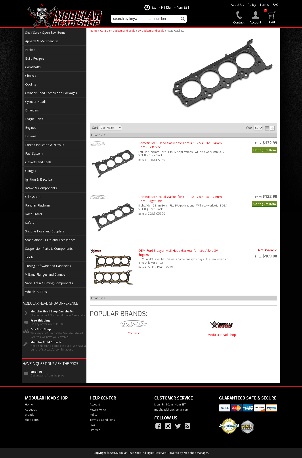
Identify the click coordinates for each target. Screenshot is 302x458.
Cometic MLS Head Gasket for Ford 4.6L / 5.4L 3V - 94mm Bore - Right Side (180, 199)
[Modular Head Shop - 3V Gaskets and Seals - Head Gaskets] (222, 326)
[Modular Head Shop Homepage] (66, 16)
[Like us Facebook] (158, 426)
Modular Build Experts (46, 342)
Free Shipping (40, 320)
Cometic (134, 333)
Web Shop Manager (195, 453)
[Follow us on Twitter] (178, 426)
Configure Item (264, 150)
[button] (149, 19)
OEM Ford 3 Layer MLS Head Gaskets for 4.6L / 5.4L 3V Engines (178, 252)
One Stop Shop (41, 329)
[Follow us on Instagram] (168, 426)
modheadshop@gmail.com (171, 409)
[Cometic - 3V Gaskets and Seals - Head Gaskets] (134, 325)
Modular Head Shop (221, 335)
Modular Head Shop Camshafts (52, 311)
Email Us (36, 372)
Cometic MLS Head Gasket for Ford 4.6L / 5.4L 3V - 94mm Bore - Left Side (180, 145)
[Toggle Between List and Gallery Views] (270, 128)
